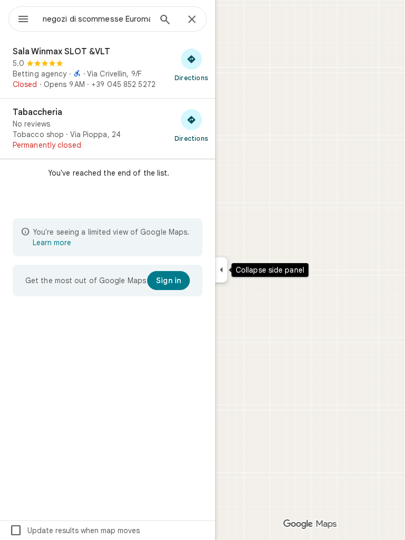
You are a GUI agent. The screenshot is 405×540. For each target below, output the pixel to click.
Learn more (52, 242)
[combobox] (96, 19)
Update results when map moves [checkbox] (74, 530)
